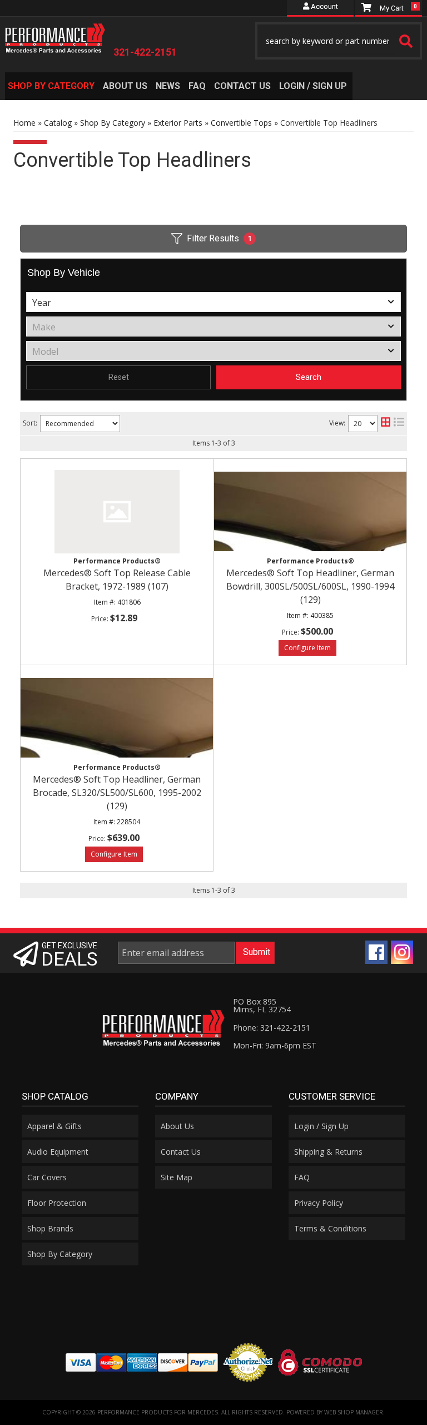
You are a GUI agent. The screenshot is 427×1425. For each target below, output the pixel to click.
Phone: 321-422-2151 (271, 1027)
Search (308, 377)
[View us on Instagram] (402, 952)
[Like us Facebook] (376, 952)
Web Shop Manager (353, 1412)
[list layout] (399, 423)
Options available (307, 648)
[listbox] (213, 302)
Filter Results (219, 238)
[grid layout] (385, 423)
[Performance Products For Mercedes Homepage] (55, 36)
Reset (118, 377)
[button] (338, 40)
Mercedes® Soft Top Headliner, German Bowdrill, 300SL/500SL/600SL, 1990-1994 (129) (310, 586)
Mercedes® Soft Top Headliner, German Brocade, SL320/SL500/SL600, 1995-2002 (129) (117, 792)
